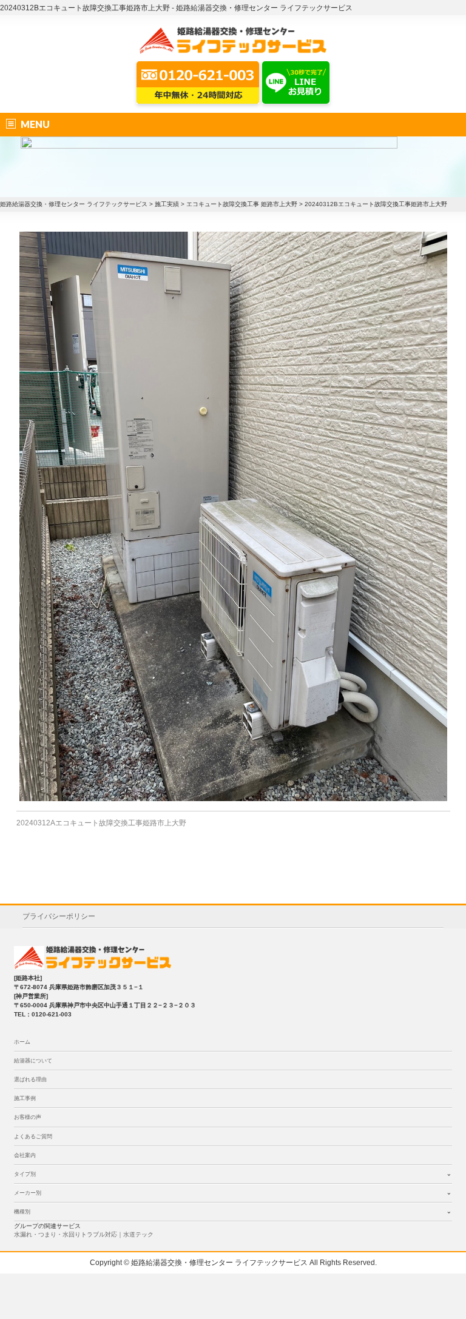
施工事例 (25, 1098)
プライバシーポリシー (58, 916)
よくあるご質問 (33, 1136)
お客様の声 (27, 1117)
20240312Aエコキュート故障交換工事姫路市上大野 (101, 823)
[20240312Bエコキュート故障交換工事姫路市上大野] (233, 516)
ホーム (22, 1042)
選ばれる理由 (30, 1079)
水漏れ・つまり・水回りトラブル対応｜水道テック (84, 1234)
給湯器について (33, 1061)
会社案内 (25, 1155)
